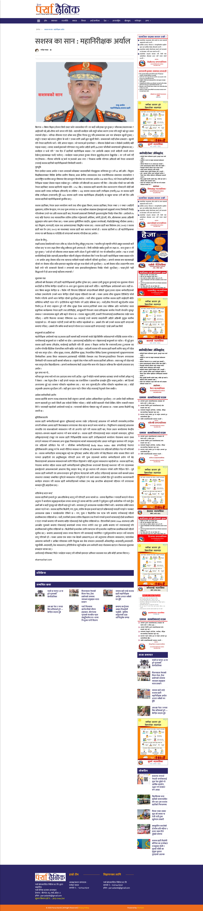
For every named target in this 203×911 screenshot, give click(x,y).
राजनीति (65, 21)
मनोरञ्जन (138, 21)
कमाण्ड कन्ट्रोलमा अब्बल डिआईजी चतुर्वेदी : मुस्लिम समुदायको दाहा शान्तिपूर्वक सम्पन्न (122, 612)
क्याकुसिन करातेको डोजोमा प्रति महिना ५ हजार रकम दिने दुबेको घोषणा (160, 830)
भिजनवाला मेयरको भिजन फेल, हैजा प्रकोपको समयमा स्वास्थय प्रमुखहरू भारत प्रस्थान (90, 596)
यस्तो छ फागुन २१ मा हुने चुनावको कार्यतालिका (55, 593)
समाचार (54, 21)
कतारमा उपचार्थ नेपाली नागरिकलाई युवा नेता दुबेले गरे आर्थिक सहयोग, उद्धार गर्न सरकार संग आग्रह (159, 783)
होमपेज (38, 29)
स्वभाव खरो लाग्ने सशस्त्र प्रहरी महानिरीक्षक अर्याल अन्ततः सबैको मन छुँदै (125, 595)
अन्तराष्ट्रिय (116, 21)
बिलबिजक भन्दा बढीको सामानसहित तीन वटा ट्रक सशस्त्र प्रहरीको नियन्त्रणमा (159, 800)
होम (45, 21)
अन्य (147, 21)
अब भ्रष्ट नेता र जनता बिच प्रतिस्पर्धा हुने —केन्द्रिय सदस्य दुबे (55, 609)
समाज (74, 21)
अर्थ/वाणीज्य (95, 21)
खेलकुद (128, 21)
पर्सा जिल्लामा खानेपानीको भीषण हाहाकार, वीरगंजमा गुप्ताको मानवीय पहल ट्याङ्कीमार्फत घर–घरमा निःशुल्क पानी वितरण (90, 613)
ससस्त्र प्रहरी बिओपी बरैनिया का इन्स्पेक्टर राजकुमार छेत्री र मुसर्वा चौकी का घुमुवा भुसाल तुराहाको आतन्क (160, 847)
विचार (83, 21)
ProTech (140, 907)
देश (105, 21)
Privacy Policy (83, 907)
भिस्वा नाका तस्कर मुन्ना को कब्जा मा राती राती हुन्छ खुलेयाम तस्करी (159, 815)
